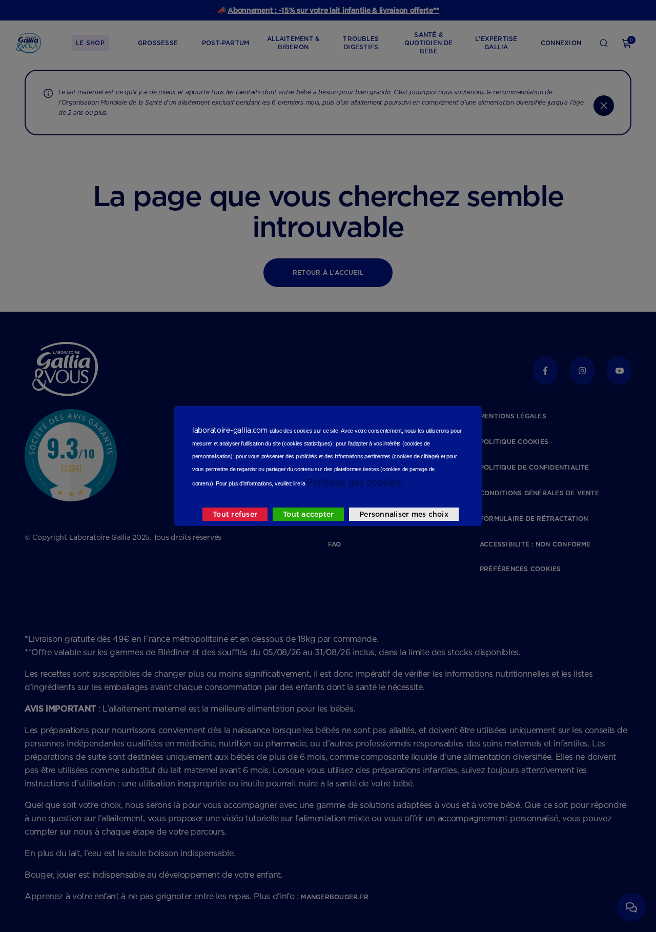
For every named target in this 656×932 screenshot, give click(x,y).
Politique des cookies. (354, 482)
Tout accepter (308, 514)
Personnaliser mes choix (403, 514)
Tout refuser (235, 514)
